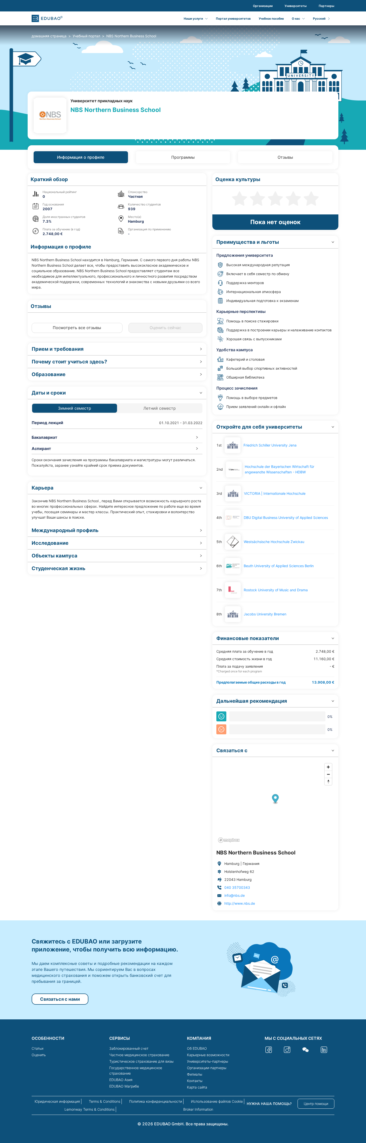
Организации (263, 6)
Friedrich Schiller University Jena (270, 445)
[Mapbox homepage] (229, 840)
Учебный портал (86, 36)
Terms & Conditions (104, 1101)
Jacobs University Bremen (265, 614)
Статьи (37, 1048)
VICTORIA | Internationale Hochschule (274, 493)
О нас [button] (296, 18)
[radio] (239, 197)
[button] (117, 179)
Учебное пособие (271, 18)
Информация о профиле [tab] (80, 157)
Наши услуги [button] (193, 18)
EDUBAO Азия (120, 1080)
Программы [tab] (183, 157)
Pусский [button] (319, 18)
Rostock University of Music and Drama (276, 590)
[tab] (117, 349)
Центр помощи (316, 1103)
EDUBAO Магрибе (124, 1086)
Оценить (39, 1055)
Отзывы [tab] (285, 157)
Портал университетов (233, 18)
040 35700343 (237, 887)
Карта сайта (197, 1087)
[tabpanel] (183, 541)
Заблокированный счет (128, 1048)
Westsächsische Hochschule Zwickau (274, 542)
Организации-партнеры (206, 1068)
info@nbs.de (234, 895)
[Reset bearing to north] (328, 781)
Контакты (194, 1081)
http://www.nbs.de (239, 903)
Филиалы (194, 1074)
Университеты (296, 6)
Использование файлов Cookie (217, 1101)
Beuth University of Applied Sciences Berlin (279, 566)
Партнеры (326, 6)
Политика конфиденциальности (155, 1101)
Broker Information (198, 1109)
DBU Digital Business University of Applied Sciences (286, 517)
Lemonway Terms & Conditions (89, 1109)
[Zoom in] (328, 767)
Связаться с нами (60, 999)
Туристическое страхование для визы (141, 1061)
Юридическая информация (57, 1101)
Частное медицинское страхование (139, 1055)
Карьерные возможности (208, 1055)
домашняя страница (49, 36)
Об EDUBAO (197, 1048)
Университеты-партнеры (207, 1061)
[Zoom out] (328, 774)
